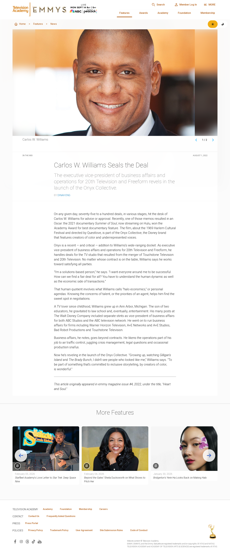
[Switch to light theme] (213, 24)
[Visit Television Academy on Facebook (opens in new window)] (15, 541)
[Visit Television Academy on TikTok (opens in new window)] (33, 541)
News (53, 23)
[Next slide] (209, 455)
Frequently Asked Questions (61, 516)
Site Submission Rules (111, 530)
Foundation (184, 12)
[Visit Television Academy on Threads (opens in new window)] (27, 541)
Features (124, 12)
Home (22, 23)
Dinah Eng (64, 195)
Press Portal (31, 523)
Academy (163, 12)
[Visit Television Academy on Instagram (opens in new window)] (21, 541)
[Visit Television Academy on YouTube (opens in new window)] (39, 541)
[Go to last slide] (21, 455)
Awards (143, 12)
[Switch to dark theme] (222, 24)
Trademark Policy (59, 530)
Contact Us (33, 516)
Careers (103, 509)
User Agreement (84, 530)
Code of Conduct (138, 530)
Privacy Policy (35, 530)
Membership (208, 12)
